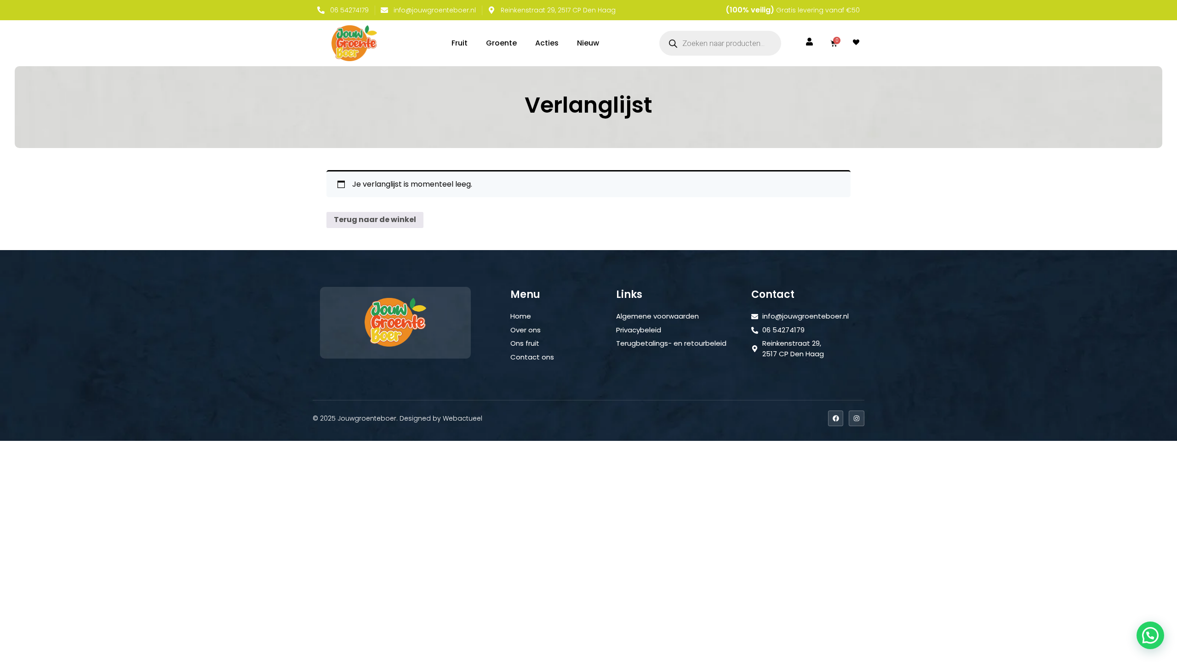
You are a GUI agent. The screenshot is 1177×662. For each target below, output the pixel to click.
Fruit (459, 43)
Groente (501, 43)
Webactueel (462, 418)
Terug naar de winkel (375, 219)
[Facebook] (836, 418)
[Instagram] (856, 418)
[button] (1150, 635)
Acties (547, 43)
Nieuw (588, 43)
